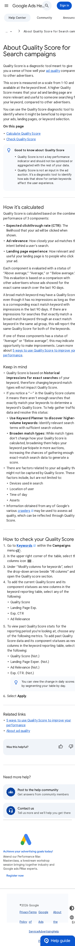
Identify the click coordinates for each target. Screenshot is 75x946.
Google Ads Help (28, 5)
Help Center (17, 18)
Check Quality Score (21, 139)
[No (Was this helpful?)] (71, 747)
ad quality (53, 71)
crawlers (24, 511)
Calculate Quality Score (23, 134)
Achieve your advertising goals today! (28, 851)
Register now (15, 875)
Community (44, 18)
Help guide (60, 940)
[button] (6, 5)
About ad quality (18, 731)
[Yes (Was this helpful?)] (61, 747)
